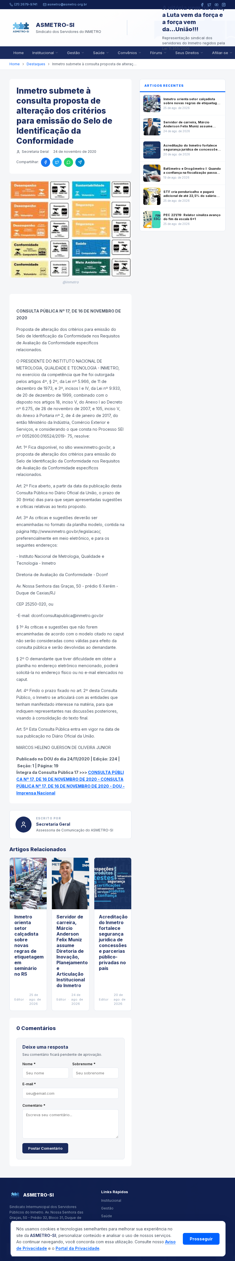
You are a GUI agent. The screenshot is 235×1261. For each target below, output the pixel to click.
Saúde (99, 52)
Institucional (43, 52)
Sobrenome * (83, 1064)
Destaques (36, 64)
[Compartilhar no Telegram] (80, 162)
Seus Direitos (187, 52)
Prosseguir (201, 1238)
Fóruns (156, 52)
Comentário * (33, 1105)
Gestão (73, 52)
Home (18, 52)
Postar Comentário (45, 1148)
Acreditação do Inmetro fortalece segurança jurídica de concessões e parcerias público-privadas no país (113, 942)
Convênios (127, 52)
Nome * (29, 1064)
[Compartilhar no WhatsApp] (68, 162)
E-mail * (29, 1084)
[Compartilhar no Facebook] (45, 162)
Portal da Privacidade (77, 1248)
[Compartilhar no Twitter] (57, 162)
